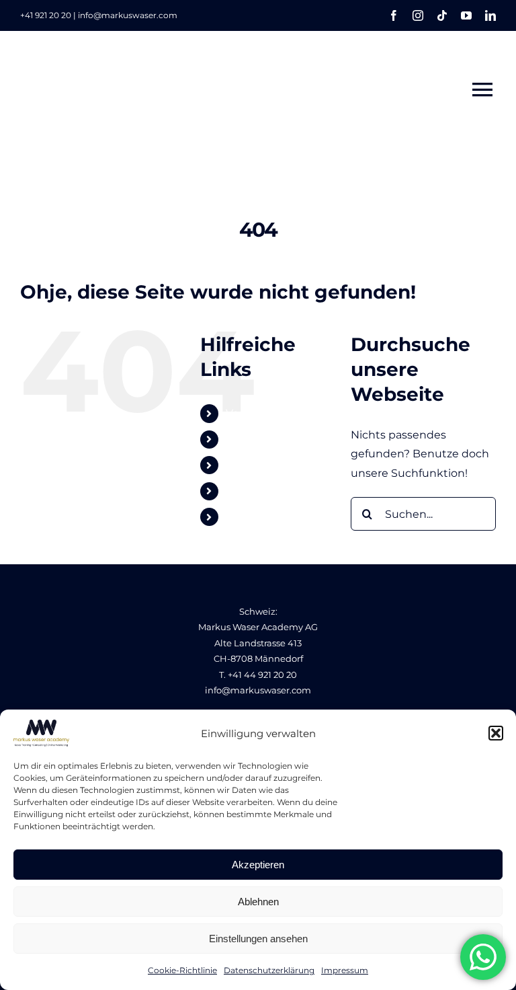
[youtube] (466, 15)
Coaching (251, 491)
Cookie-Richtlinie (182, 970)
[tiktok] (442, 15)
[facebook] (393, 15)
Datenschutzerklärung (269, 970)
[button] (496, 733)
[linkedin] (490, 15)
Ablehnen (258, 901)
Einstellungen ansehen (258, 938)
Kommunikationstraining (293, 439)
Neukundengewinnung (290, 465)
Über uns (250, 516)
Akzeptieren (258, 864)
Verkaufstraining (270, 413)
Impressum (344, 970)
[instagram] (418, 15)
